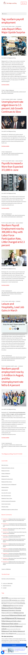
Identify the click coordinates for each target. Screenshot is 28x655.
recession (3, 154)
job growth (6, 153)
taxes (17, 633)
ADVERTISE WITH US (7, 585)
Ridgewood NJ (11, 618)
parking (18, 603)
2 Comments (19, 99)
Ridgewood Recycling (22, 623)
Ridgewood (7, 605)
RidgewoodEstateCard (7, 613)
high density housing (19, 601)
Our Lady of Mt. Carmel (6, 492)
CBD (10, 600)
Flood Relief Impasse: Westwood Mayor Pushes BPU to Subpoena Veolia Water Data (14, 536)
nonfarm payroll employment (17, 153)
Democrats (3, 602)
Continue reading (5, 84)
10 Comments (18, 26)
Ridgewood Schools (5, 470)
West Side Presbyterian (6, 495)
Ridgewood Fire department (7, 479)
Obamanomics (10, 603)
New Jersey (3, 603)
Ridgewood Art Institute (17, 605)
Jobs (5, 91)
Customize (14, 648)
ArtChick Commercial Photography (8, 501)
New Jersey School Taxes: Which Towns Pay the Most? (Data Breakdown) (14, 529)
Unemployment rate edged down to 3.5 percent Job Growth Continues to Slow (12, 106)
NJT (7, 603)
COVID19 (11, 444)
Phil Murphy (22, 603)
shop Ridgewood (10, 634)
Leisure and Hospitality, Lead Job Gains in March (12, 307)
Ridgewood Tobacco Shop (6, 498)
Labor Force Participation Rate (12, 91)
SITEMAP (4, 587)
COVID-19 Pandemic (8, 215)
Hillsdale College (4, 506)
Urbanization (20, 633)
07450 (6, 598)
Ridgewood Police (5, 476)
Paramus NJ (15, 603)
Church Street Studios (5, 504)
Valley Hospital (4, 490)
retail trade (3, 360)
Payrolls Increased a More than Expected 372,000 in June (12, 167)
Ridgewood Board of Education (11, 608)
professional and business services (17, 358)
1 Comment (18, 301)
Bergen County (11, 598)
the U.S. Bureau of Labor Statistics (14, 293)
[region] (14, 644)
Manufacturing (19, 357)
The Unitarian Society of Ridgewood (8, 484)
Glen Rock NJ (8, 601)
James (13, 26)
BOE (8, 600)
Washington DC (9, 151)
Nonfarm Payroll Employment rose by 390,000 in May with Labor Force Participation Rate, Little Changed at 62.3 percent (13, 235)
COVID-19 (19, 600)
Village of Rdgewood (10, 90)
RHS (2, 605)
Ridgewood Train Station (9, 631)
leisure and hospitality (10, 357)
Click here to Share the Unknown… (8, 578)
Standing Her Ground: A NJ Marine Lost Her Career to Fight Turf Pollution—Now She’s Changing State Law (14, 525)
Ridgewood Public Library (6, 481)
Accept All (14, 645)
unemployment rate (5, 295)
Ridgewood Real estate (9, 624)
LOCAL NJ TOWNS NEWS (8, 583)
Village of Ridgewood (5, 473)
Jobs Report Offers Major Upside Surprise (13, 30)
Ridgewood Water (5, 487)
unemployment (10, 93)
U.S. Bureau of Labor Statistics (12, 154)
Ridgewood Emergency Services (7, 468)
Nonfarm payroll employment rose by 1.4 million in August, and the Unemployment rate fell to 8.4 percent (12, 377)
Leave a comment (19, 160)
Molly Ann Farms (4, 465)
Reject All (14, 652)
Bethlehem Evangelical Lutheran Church (9, 509)
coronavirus (6, 444)
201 (2, 598)
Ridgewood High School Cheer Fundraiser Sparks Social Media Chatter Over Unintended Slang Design (14, 520)
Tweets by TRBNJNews (6, 569)
